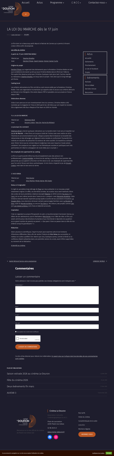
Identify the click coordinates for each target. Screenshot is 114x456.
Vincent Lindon (30, 123)
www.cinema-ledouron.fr (56, 432)
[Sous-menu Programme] (63, 2)
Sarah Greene (38, 61)
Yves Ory (38, 123)
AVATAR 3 (11, 392)
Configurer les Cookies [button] (98, 453)
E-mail (17, 315)
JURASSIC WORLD (99, 261)
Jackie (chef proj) (15, 35)
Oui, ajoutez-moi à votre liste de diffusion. (28, 332)
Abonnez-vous (87, 434)
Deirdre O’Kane (28, 61)
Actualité (26, 35)
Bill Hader (48, 181)
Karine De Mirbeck (48, 123)
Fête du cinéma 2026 (17, 380)
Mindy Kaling (39, 181)
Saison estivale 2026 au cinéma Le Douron (28, 373)
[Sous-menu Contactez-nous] (106, 2)
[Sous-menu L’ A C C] (80, 2)
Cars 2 (13, 196)
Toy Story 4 (44, 204)
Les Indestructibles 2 (21, 206)
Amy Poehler (30, 181)
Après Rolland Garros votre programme (22, 261)
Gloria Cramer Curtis (51, 61)
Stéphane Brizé (30, 120)
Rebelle (47, 194)
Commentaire (19, 285)
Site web (17, 323)
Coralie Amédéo (27, 158)
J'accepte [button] (109, 453)
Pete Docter (30, 178)
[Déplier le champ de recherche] (26, 14)
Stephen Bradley (28, 58)
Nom (17, 306)
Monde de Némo (26, 204)
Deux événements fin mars (20, 386)
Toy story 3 (66, 194)
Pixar (39, 189)
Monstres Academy (63, 196)
